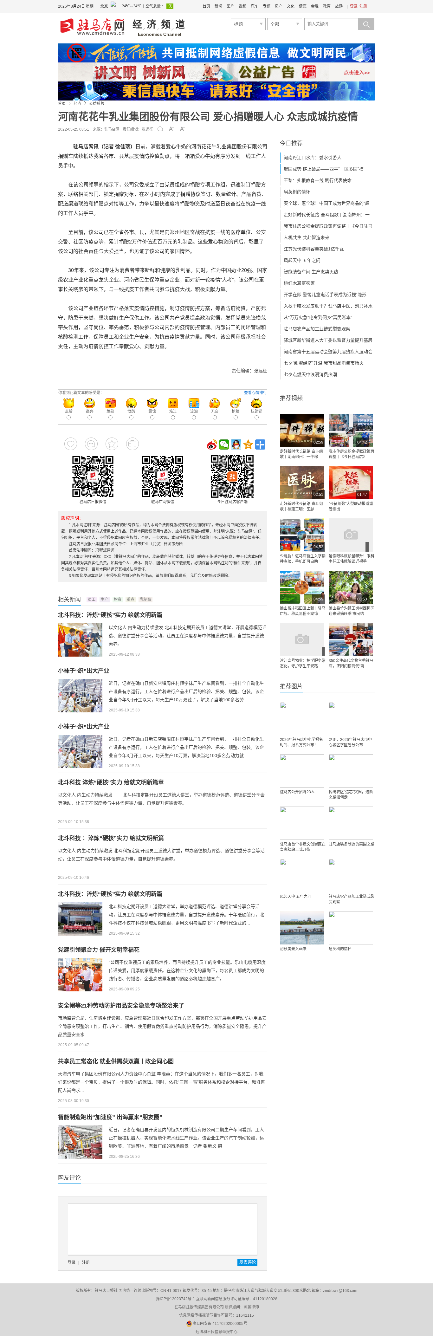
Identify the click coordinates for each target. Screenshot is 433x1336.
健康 (303, 6)
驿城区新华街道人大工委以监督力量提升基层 (328, 340)
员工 (91, 599)
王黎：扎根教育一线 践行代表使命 (318, 180)
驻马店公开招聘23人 (297, 792)
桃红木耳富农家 (299, 283)
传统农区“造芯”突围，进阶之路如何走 (351, 795)
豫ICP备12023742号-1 (175, 1299)
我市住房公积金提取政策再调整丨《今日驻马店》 (351, 454)
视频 (242, 6)
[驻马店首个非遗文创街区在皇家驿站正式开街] (302, 823)
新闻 (218, 6)
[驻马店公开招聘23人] (302, 771)
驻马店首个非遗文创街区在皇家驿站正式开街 (303, 847)
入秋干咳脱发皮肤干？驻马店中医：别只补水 (328, 305)
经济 (77, 103)
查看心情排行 (255, 393)
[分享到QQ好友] (236, 444)
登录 (354, 6)
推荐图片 (291, 686)
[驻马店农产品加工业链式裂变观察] (351, 875)
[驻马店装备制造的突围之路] (351, 823)
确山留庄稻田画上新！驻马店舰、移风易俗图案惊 (303, 611)
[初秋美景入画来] (302, 927)
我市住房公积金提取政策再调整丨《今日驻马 (328, 226)
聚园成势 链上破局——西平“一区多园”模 (324, 169)
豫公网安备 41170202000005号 (219, 1323)
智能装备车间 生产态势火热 (311, 271)
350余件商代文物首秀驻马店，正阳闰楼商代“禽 (351, 663)
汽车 (254, 6)
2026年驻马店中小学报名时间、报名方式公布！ (301, 742)
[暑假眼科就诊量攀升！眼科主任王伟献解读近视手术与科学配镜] (351, 535)
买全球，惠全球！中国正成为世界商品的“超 (327, 203)
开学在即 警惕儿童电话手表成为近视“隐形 (325, 294)
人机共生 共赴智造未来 (306, 237)
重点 (130, 599)
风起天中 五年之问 (302, 260)
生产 (104, 599)
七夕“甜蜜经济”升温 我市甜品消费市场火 (324, 363)
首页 (206, 6)
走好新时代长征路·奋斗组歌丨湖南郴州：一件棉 (301, 454)
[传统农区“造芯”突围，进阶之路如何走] (351, 771)
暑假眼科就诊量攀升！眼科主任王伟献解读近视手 (351, 559)
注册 (363, 6)
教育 (327, 6)
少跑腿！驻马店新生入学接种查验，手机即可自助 (303, 559)
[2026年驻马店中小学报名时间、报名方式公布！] (302, 718)
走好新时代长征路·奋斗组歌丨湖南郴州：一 (327, 214)
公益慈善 (96, 103)
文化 (290, 6)
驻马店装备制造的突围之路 (351, 844)
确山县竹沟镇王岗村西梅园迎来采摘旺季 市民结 (351, 611)
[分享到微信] (224, 444)
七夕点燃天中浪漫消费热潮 (310, 374)
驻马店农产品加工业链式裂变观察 (317, 328)
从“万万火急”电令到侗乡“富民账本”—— (322, 317)
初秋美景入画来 (293, 949)
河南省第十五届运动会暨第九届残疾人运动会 (328, 351)
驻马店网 (112, 129)
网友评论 (69, 1178)
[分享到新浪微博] (212, 444)
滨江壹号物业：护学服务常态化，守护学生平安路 (303, 663)
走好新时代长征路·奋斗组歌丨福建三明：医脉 (301, 506)
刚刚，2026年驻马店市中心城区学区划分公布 (350, 742)
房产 (278, 6)
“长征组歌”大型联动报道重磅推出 (351, 506)
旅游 (339, 6)
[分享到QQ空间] (248, 444)
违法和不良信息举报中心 (216, 1332)
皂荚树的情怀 (297, 191)
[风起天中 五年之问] (302, 875)
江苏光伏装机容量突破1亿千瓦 (314, 248)
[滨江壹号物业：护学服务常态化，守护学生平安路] (302, 639)
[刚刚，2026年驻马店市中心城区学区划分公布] (351, 718)
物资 (117, 599)
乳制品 (145, 599)
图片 (230, 6)
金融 (315, 6)
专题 (266, 6)
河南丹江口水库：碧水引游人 (312, 157)
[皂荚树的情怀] (351, 927)
